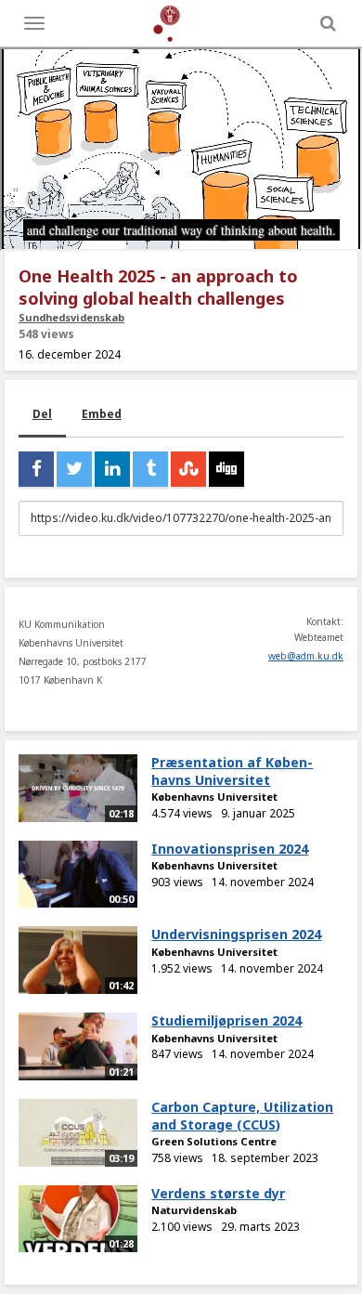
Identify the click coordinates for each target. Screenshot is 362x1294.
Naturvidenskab (194, 1210)
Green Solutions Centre (214, 1141)
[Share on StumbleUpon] (188, 469)
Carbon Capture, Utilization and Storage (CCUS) (242, 1115)
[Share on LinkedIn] (112, 469)
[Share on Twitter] (74, 469)
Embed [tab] (102, 414)
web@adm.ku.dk (305, 655)
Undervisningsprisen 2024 (236, 934)
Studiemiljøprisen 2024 (226, 1020)
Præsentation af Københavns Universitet (232, 771)
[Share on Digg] (226, 469)
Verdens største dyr (218, 1193)
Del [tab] (42, 414)
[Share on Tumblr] (150, 469)
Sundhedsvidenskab (71, 317)
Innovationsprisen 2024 (229, 848)
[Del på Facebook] (36, 469)
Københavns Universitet (214, 797)
